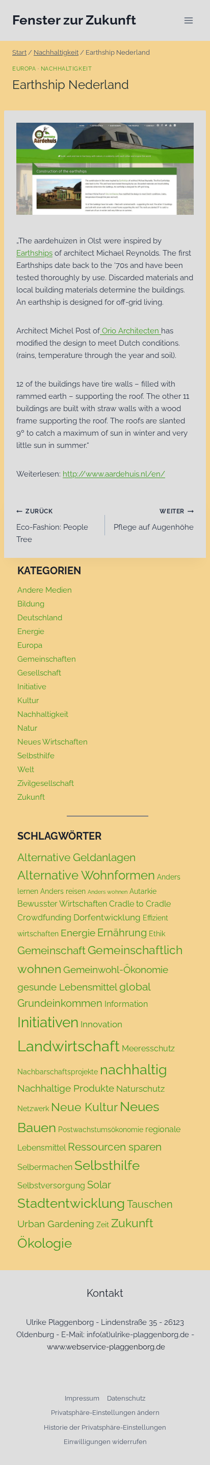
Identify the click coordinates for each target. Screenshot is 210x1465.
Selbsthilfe (36, 755)
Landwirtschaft (68, 1046)
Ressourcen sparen (115, 1146)
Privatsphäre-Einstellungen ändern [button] (105, 1412)
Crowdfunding (44, 917)
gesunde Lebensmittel (67, 987)
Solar (99, 1185)
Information (126, 1004)
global (135, 986)
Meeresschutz (148, 1048)
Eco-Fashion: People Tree (52, 526)
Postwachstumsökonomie (100, 1129)
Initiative (31, 686)
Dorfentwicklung (107, 917)
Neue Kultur (84, 1107)
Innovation (101, 1024)
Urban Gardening (55, 1223)
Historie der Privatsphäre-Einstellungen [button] (105, 1427)
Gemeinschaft (51, 950)
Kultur (28, 700)
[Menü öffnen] (188, 20)
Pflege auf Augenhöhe (154, 520)
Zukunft (31, 797)
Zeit (102, 1225)
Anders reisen (63, 891)
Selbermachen (44, 1167)
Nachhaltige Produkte (65, 1088)
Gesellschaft (39, 673)
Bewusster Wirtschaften (62, 904)
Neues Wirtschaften (52, 742)
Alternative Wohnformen (86, 875)
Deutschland (39, 617)
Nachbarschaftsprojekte (57, 1072)
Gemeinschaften (46, 659)
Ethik (157, 934)
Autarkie (142, 891)
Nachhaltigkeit (66, 68)
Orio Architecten (131, 330)
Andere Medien (44, 590)
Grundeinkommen (59, 1003)
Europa (24, 68)
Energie (30, 631)
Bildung (30, 603)
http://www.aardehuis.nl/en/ (114, 474)
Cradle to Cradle (140, 904)
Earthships (34, 253)
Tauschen (150, 1204)
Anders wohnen (107, 892)
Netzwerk (33, 1109)
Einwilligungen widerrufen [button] (105, 1442)
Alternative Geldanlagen (76, 857)
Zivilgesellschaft (45, 783)
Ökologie (44, 1243)
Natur (27, 728)
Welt (25, 769)
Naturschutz (140, 1089)
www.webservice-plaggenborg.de (106, 1346)
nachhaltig (133, 1069)
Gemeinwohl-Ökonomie (115, 969)
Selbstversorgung (51, 1185)
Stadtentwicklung (71, 1203)
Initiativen (47, 1022)
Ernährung (122, 933)
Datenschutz (126, 1398)
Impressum (82, 1398)
